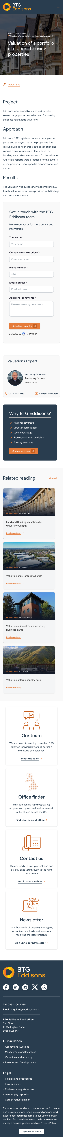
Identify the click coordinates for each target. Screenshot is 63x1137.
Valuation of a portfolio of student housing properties (32, 36)
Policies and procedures (17, 1078)
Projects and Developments (19, 1062)
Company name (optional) (24, 252)
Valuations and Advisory (17, 1057)
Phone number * (18, 267)
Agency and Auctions (16, 1046)
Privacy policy (12, 1084)
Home (10, 33)
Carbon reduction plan (16, 1099)
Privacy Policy (48, 1123)
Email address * (18, 282)
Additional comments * (22, 297)
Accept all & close (31, 1131)
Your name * (16, 237)
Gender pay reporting (16, 1094)
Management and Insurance (19, 1052)
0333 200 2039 (17, 1004)
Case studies (20, 33)
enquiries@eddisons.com (25, 1009)
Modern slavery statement (19, 1089)
